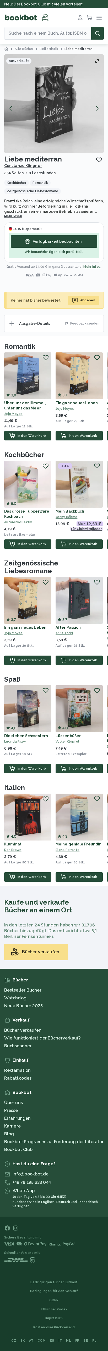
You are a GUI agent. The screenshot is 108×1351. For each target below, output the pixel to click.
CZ (13, 1340)
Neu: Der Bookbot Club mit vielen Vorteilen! (43, 4)
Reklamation (17, 1070)
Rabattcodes (17, 1078)
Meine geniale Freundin (78, 844)
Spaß (12, 679)
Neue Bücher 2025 (23, 1005)
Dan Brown (12, 850)
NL (68, 1340)
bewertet (51, 300)
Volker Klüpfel (67, 741)
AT (31, 1340)
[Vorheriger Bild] (11, 108)
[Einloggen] (80, 17)
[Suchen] (97, 33)
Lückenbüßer (68, 736)
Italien (14, 788)
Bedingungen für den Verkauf (54, 1291)
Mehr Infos (91, 267)
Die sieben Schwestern (26, 736)
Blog (9, 1133)
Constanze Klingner (23, 166)
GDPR (53, 1300)
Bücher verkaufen (23, 1030)
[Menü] (99, 17)
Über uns (13, 1102)
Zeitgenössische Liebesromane (31, 567)
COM (41, 1340)
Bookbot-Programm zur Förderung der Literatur (54, 1141)
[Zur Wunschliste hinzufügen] (99, 160)
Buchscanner (17, 1045)
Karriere (12, 1126)
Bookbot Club (18, 1149)
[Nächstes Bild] (97, 108)
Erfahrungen (17, 1118)
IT (60, 1340)
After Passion (68, 627)
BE (85, 1340)
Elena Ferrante (67, 850)
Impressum (54, 1318)
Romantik (19, 346)
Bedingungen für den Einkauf (54, 1282)
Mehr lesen (13, 216)
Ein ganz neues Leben (77, 403)
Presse (11, 1110)
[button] (54, 103)
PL (94, 1340)
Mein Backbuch (70, 511)
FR (77, 1340)
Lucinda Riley (15, 741)
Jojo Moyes (13, 414)
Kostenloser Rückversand (54, 1327)
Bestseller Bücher (22, 990)
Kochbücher (24, 455)
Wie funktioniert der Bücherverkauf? (42, 1038)
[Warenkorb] (89, 17)
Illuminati (13, 844)
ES (52, 1340)
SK (22, 1340)
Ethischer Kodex (54, 1309)
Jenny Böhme (66, 517)
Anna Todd (64, 633)
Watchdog (15, 997)
